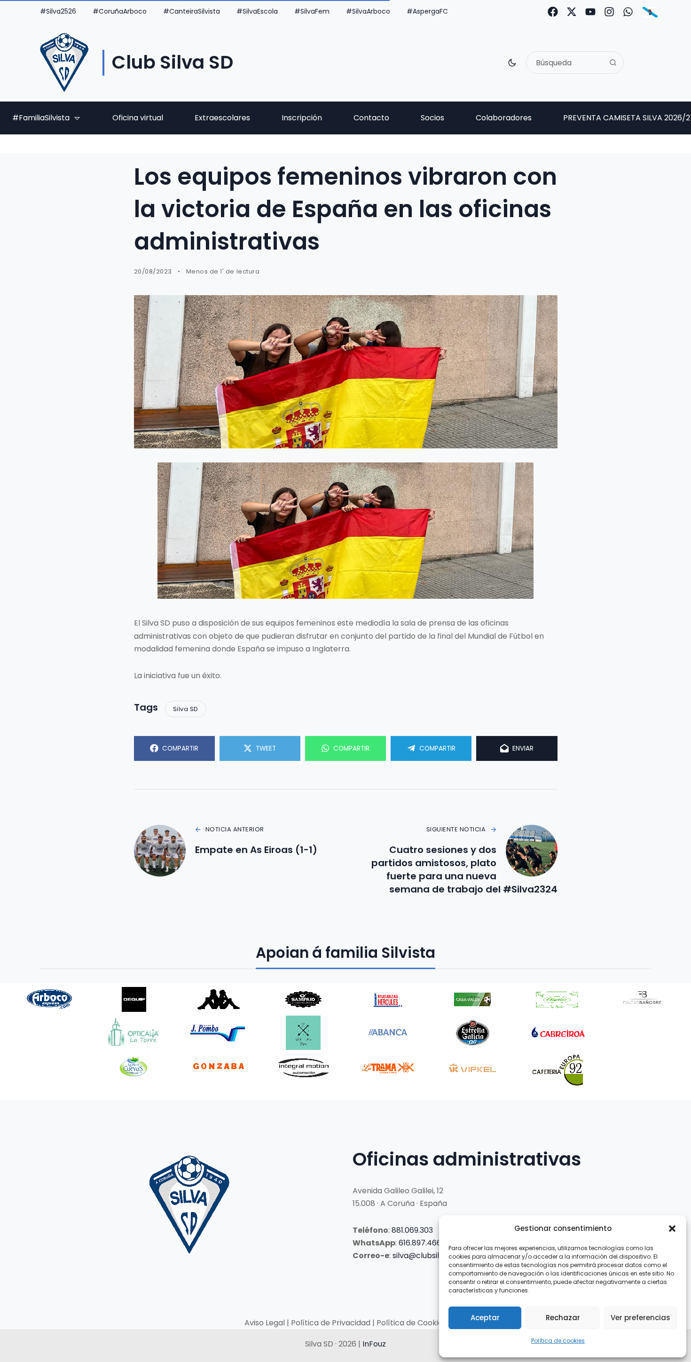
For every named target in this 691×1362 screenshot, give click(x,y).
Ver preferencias (640, 1318)
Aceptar (485, 1318)
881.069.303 (412, 1230)
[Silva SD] (64, 62)
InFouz (374, 1344)
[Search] (613, 62)
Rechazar (563, 1318)
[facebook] (553, 12)
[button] (672, 1228)
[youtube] (590, 12)
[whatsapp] (628, 12)
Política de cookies (558, 1341)
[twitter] (571, 12)
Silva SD (185, 708)
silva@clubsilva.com (429, 1255)
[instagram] (609, 12)
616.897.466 (420, 1242)
